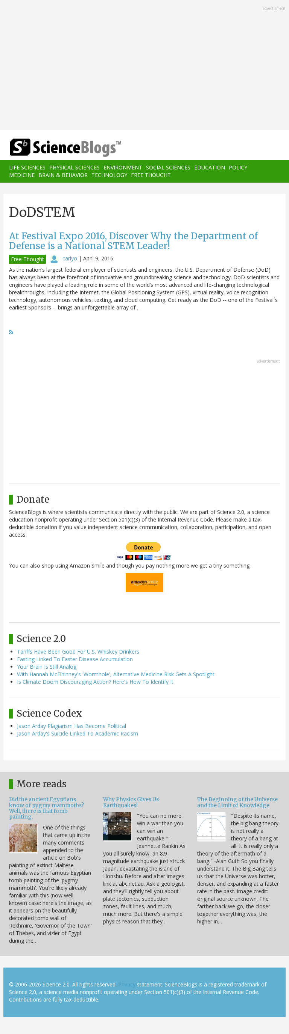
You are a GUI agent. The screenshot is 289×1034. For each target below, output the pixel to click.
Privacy (126, 984)
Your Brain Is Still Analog (46, 666)
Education (209, 167)
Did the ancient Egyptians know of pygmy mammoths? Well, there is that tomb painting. (46, 808)
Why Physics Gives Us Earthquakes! (131, 802)
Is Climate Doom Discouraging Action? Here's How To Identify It (95, 681)
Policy (238, 167)
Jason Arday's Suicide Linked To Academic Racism (77, 733)
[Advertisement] (144, 65)
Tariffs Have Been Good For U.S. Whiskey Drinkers (78, 651)
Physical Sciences (74, 167)
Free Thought (151, 174)
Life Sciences (27, 167)
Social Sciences (168, 167)
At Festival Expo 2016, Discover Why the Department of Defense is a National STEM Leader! (133, 241)
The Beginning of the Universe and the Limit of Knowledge (237, 802)
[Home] (54, 147)
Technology (109, 174)
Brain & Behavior (63, 174)
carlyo (69, 258)
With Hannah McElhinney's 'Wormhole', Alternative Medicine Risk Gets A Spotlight (115, 674)
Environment (122, 167)
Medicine (22, 174)
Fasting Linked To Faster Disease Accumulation (75, 659)
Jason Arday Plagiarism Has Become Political (71, 725)
